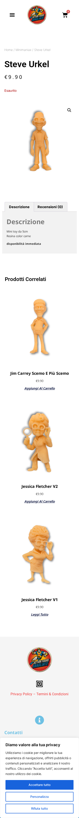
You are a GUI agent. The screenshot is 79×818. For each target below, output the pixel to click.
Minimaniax (23, 50)
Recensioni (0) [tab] (50, 207)
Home (8, 50)
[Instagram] (39, 684)
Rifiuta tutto (39, 808)
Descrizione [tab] (19, 207)
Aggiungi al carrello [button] (39, 388)
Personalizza (39, 796)
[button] (12, 15)
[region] (39, 778)
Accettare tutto (39, 785)
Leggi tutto (39, 614)
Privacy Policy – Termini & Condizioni (39, 694)
